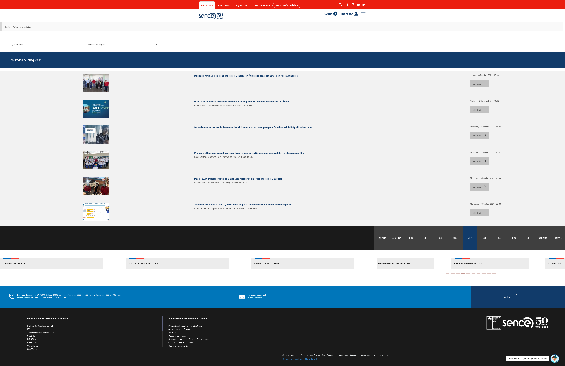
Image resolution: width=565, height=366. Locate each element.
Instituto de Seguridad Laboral (40, 325)
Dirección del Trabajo (177, 335)
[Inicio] (220, 15)
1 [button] (447, 273)
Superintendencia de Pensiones (40, 332)
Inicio (7, 26)
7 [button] (478, 273)
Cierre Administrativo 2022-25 (393, 263)
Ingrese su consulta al (256, 296)
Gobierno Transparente (14, 263)
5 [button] (468, 273)
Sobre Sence (262, 5)
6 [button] (473, 273)
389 (499, 237)
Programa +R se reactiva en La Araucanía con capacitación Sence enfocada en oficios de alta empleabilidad (249, 153)
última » (558, 237)
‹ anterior (396, 237)
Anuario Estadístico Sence (266, 263)
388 (484, 237)
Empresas (224, 5)
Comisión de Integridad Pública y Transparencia (188, 339)
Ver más (477, 83)
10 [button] (494, 273)
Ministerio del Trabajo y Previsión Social (185, 325)
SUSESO (31, 335)
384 (426, 237)
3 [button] (458, 273)
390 (514, 237)
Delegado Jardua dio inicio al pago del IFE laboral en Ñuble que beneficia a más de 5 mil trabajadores (246, 75)
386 (455, 237)
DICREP (172, 332)
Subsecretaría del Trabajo (179, 329)
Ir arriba (506, 297)
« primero (381, 237)
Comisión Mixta (481, 263)
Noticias (27, 26)
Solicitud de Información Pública (143, 263)
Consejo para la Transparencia (181, 342)
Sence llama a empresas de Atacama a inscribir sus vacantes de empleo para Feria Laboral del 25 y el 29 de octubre (253, 127)
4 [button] (463, 273)
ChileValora (32, 349)
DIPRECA (31, 339)
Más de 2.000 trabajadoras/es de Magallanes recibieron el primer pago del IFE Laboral (238, 178)
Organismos (242, 5)
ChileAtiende (32, 345)
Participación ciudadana (287, 5)
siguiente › (543, 237)
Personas (207, 5)
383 (411, 237)
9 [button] (489, 273)
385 (440, 237)
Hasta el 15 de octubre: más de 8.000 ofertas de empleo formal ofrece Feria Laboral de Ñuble (241, 101)
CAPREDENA (33, 342)
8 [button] (484, 273)
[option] (63, 263)
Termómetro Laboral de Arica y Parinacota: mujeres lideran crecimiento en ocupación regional (242, 204)
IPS (28, 329)
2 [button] (453, 273)
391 (529, 237)
